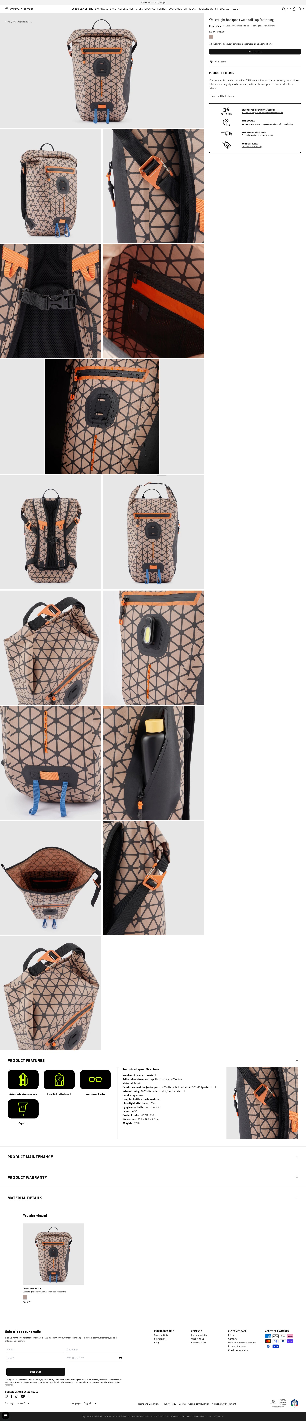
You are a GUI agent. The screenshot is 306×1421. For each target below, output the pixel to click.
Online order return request (242, 1342)
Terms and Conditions (149, 1404)
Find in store (220, 61)
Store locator (161, 1339)
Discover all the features (221, 96)
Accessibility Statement (224, 1404)
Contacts (232, 1339)
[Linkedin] (29, 1396)
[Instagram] (6, 1396)
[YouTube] (23, 1396)
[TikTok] (16, 1396)
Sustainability (161, 1335)
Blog (156, 1342)
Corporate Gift (198, 1342)
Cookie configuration (198, 1404)
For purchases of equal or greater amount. (258, 135)
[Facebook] (11, 1396)
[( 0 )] (299, 9)
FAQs (231, 1335)
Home (7, 22)
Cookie (182, 1404)
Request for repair (237, 1346)
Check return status (238, 1350)
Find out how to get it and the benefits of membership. (262, 113)
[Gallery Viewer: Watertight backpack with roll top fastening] (102, 70)
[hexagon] (211, 36)
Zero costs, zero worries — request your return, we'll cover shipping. (267, 124)
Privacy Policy (34, 1380)
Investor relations (200, 1335)
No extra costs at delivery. (252, 146)
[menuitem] (82, 9)
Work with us (197, 1339)
